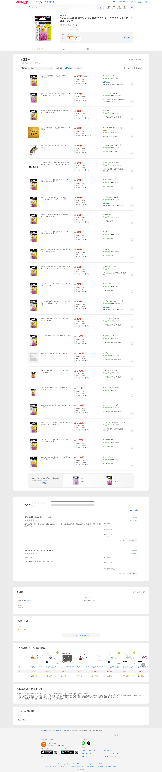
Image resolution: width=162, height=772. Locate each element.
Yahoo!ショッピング (64, 764)
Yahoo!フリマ (100, 764)
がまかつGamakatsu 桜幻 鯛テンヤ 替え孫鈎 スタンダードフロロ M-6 (55, 284)
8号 (24, 720)
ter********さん (134, 553)
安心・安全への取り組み (111, 753)
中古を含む (78, 68)
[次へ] (143, 665)
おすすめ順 (134, 510)
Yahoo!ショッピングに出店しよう (133, 2)
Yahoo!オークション (88, 764)
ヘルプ (145, 2)
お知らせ (84, 756)
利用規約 (73, 766)
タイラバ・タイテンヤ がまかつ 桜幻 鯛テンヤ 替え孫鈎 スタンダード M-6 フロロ (55, 423)
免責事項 (86, 766)
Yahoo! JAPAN (117, 2)
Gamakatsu (63, 15)
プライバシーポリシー (51, 766)
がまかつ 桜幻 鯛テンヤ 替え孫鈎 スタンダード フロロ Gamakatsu (56, 319)
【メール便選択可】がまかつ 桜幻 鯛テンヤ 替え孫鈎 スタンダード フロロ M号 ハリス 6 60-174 (55, 163)
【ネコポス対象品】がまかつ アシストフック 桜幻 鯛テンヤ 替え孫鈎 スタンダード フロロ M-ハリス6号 (55, 303)
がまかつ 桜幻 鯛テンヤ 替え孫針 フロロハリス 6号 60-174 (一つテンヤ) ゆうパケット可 (55, 94)
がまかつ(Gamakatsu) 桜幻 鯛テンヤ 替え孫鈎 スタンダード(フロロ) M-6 (55, 111)
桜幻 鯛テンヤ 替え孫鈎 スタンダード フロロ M (55, 731)
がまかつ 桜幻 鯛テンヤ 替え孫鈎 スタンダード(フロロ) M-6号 (55, 354)
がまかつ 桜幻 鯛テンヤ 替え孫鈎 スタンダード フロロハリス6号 (56, 76)
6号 (19, 720)
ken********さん (134, 520)
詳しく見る (127, 37)
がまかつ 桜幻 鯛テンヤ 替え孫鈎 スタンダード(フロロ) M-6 (55, 128)
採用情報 (92, 766)
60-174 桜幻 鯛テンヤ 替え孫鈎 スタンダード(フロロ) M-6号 (56, 336)
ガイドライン (79, 766)
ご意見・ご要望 (112, 766)
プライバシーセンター (64, 766)
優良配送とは (108, 750)
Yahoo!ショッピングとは (89, 750)
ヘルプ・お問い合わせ (101, 766)
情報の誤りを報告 (140, 592)
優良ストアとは (86, 753)
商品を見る (30, 600)
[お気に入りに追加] (132, 84)
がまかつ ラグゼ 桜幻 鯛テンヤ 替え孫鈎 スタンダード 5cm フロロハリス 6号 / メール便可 (55, 198)
